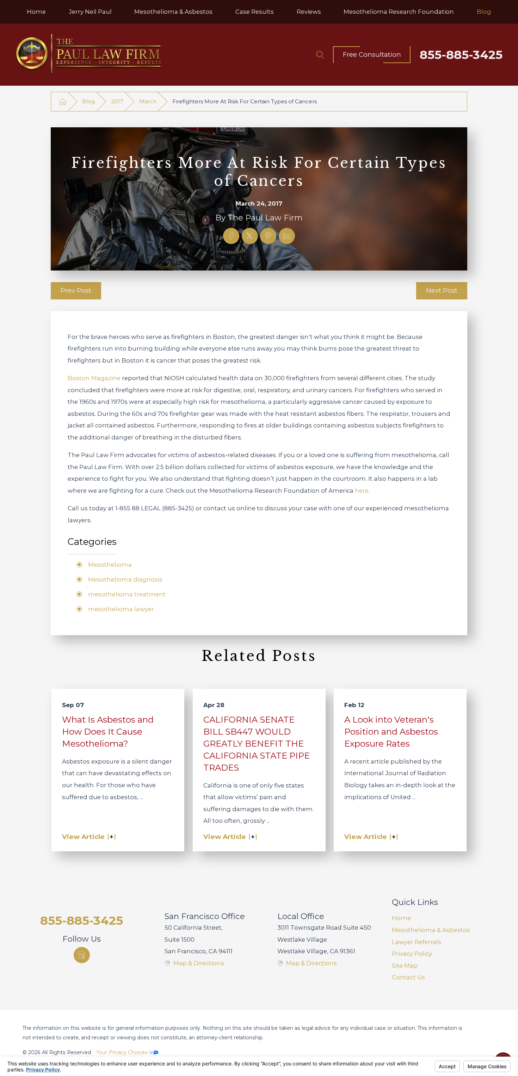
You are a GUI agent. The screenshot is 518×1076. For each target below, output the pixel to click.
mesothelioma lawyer (121, 609)
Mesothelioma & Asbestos (431, 930)
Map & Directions (198, 963)
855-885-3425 (461, 55)
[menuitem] (36, 12)
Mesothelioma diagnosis (125, 579)
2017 (117, 101)
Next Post (441, 290)
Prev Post (76, 290)
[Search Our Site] (320, 55)
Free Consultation (372, 54)
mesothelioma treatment (127, 594)
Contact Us (408, 977)
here (362, 490)
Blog (88, 101)
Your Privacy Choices (122, 1052)
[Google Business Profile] (82, 955)
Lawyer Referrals (416, 942)
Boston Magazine (94, 378)
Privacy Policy (412, 953)
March (147, 101)
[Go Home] (62, 101)
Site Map (405, 965)
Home (401, 918)
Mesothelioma (110, 564)
